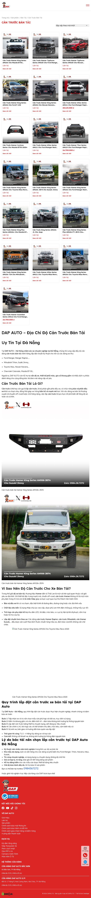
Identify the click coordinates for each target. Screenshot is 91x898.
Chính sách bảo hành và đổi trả (14, 828)
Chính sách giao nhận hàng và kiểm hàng (19, 831)
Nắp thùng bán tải (9, 846)
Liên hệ (5, 820)
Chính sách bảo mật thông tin (14, 826)
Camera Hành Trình (10, 854)
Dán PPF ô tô (7, 851)
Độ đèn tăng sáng (9, 843)
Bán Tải (23, 18)
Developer (86, 893)
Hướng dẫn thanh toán (11, 833)
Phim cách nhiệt (8, 848)
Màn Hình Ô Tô (8, 856)
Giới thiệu (5, 818)
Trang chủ (5, 18)
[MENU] (87, 5)
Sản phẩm (15, 18)
